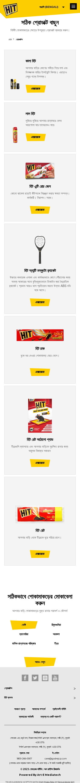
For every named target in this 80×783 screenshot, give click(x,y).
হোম (10, 39)
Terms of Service (64, 782)
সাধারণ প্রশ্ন (19, 709)
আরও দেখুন (40, 662)
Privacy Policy (49, 782)
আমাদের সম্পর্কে (38, 709)
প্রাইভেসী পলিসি (59, 709)
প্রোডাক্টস (19, 39)
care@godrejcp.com (56, 758)
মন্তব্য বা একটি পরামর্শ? (51, 716)
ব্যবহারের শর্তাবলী (26, 716)
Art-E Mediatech (49, 774)
